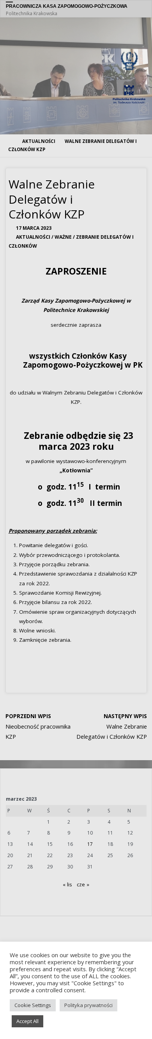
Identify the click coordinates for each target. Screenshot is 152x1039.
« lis (67, 884)
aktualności (38, 141)
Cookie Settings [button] (32, 1005)
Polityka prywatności (88, 1005)
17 (90, 844)
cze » (83, 884)
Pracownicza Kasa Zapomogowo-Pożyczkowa (66, 6)
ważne (63, 237)
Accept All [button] (27, 1021)
